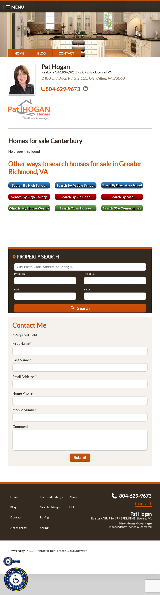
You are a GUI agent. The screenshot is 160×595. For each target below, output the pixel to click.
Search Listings (50, 507)
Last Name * (21, 360)
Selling (44, 527)
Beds (17, 289)
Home (19, 53)
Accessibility (18, 527)
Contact (66, 53)
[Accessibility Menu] (16, 579)
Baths (87, 289)
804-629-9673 (63, 89)
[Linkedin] (85, 88)
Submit (80, 457)
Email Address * (24, 376)
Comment (20, 426)
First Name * (22, 343)
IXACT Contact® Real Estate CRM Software (56, 551)
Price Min (19, 273)
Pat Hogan (55, 66)
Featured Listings (51, 497)
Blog (41, 53)
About (73, 497)
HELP (72, 507)
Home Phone (22, 393)
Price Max (89, 273)
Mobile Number (24, 410)
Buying (44, 517)
